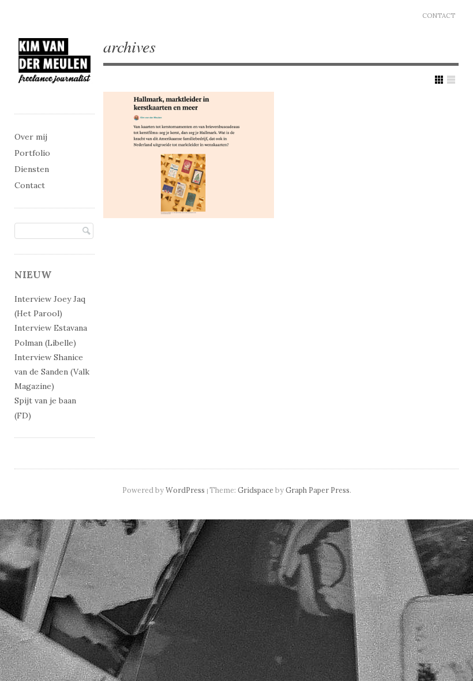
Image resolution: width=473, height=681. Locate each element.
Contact (438, 16)
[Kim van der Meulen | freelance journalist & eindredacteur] (54, 92)
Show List (451, 80)
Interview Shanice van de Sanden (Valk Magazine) (51, 371)
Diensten (31, 169)
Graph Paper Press (318, 490)
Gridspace (255, 490)
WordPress (185, 490)
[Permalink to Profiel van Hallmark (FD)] (188, 155)
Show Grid (439, 80)
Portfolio (32, 153)
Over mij (30, 137)
